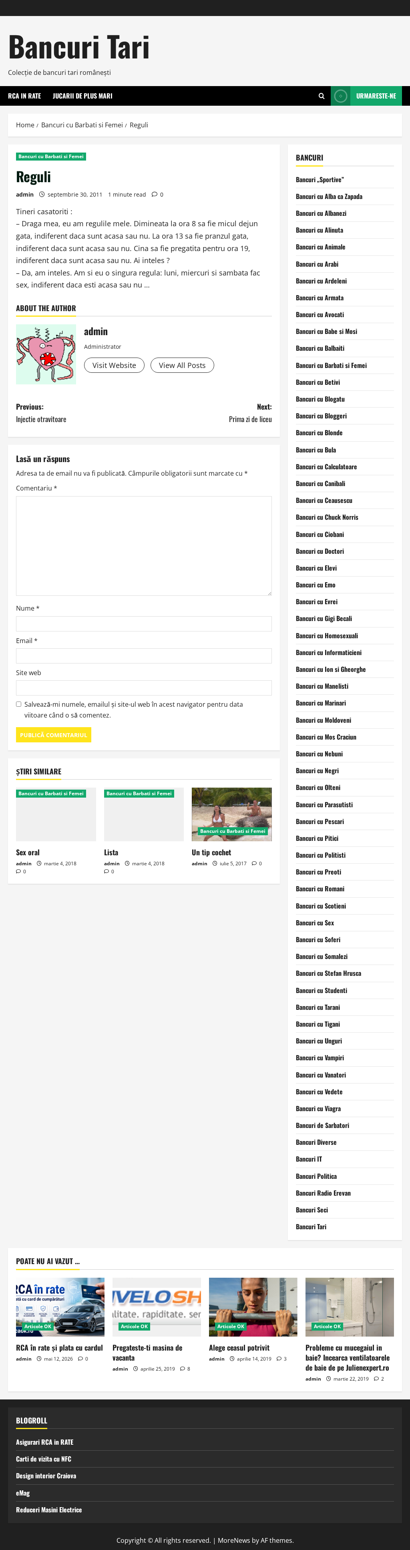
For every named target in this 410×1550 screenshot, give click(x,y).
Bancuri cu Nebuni (319, 753)
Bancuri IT (309, 1159)
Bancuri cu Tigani (318, 1024)
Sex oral (28, 852)
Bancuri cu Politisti (321, 855)
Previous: (41, 412)
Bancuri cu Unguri (319, 1040)
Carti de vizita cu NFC (43, 1459)
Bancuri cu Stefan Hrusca (328, 973)
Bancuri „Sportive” (320, 179)
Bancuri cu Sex (315, 922)
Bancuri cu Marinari (321, 703)
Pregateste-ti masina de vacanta (147, 1352)
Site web (28, 672)
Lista (111, 852)
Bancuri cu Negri (317, 770)
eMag (23, 1493)
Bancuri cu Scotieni (321, 906)
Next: (250, 412)
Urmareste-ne (376, 96)
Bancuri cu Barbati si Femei (51, 156)
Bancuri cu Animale (321, 246)
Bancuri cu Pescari (320, 821)
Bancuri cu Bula (316, 449)
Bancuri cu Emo (316, 584)
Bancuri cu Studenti (321, 990)
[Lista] (144, 814)
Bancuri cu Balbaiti (320, 348)
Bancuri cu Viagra (318, 1108)
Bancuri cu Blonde (319, 432)
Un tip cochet (211, 852)
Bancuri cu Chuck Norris (327, 517)
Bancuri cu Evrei (317, 601)
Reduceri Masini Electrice (49, 1509)
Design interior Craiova (46, 1475)
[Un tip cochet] (232, 814)
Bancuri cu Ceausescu (324, 500)
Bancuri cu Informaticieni (329, 652)
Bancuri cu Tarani (318, 1007)
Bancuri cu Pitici (317, 838)
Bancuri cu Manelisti (322, 686)
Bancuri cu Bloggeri (321, 415)
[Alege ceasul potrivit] (253, 1307)
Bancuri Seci (312, 1209)
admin (25, 194)
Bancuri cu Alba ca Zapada (329, 196)
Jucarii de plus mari (83, 96)
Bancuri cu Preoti (318, 872)
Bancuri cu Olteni (318, 787)
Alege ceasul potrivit (239, 1347)
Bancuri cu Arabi (317, 264)
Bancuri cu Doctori (320, 551)
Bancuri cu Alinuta (319, 230)
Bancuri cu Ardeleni (321, 280)
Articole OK (37, 1326)
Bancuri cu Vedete (319, 1091)
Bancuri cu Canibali (320, 483)
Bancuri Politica (316, 1176)
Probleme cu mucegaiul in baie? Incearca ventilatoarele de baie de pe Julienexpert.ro (347, 1357)
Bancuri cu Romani (320, 888)
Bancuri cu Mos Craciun (326, 737)
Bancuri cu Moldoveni (323, 720)
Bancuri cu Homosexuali (327, 635)
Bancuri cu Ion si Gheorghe (331, 669)
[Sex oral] (56, 814)
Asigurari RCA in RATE (44, 1442)
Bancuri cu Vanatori (321, 1075)
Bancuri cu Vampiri (320, 1057)
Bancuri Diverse (316, 1142)
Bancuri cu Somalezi (322, 956)
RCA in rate (24, 96)
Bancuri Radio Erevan (323, 1193)
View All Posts (182, 365)
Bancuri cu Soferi (318, 939)
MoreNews (234, 1540)
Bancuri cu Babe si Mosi (326, 331)
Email (27, 640)
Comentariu (36, 488)
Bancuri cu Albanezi (321, 213)
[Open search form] (322, 96)
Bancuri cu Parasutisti (324, 804)
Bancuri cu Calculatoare (326, 466)
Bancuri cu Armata (320, 297)
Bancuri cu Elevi (316, 568)
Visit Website (114, 365)
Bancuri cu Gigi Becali (324, 618)
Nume (28, 608)
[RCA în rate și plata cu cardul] (60, 1307)
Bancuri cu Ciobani (320, 534)
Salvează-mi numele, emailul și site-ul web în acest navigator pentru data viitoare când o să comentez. (133, 710)
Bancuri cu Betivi (318, 382)
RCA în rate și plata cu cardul (59, 1347)
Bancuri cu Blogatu (320, 399)
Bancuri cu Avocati (320, 314)
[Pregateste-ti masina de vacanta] (157, 1307)
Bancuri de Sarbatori (322, 1125)
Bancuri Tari (79, 45)
